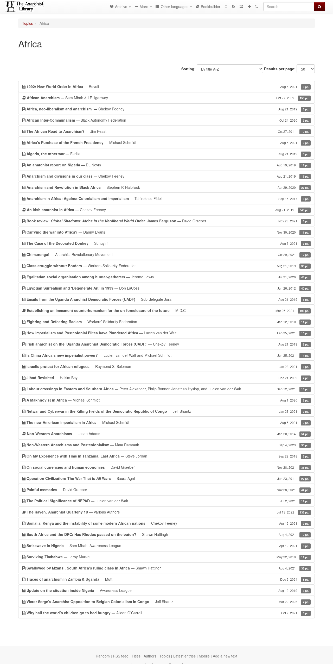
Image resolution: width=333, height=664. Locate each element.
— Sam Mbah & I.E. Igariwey (168, 97)
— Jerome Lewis (168, 276)
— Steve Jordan (168, 456)
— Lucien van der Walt (168, 332)
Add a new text (225, 656)
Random (103, 656)
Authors (150, 656)
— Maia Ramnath (168, 444)
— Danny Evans (168, 232)
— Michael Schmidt (168, 142)
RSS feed (121, 656)
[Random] (241, 6)
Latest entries (184, 656)
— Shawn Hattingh (168, 534)
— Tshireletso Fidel (168, 198)
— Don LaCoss (168, 288)
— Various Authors (168, 512)
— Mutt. (168, 579)
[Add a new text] (249, 6)
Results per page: (280, 68)
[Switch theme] (256, 6)
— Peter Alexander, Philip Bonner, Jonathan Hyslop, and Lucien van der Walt (168, 388)
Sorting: (188, 68)
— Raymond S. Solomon (168, 366)
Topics (27, 23)
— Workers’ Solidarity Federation (168, 321)
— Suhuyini (168, 243)
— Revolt (168, 86)
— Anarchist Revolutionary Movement (168, 254)
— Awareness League (168, 590)
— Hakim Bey (168, 377)
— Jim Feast (168, 131)
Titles (136, 656)
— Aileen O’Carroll (168, 612)
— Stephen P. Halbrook (168, 187)
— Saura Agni (168, 478)
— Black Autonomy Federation (168, 120)
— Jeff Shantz (168, 411)
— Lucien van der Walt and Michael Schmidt (168, 355)
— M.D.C (168, 310)
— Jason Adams (168, 433)
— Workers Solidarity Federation (168, 265)
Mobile (204, 656)
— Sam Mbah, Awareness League (168, 545)
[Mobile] (226, 6)
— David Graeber (168, 220)
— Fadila (168, 153)
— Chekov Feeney (168, 108)
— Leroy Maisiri (168, 556)
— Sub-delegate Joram (168, 299)
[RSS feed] (234, 6)
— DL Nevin (168, 164)
